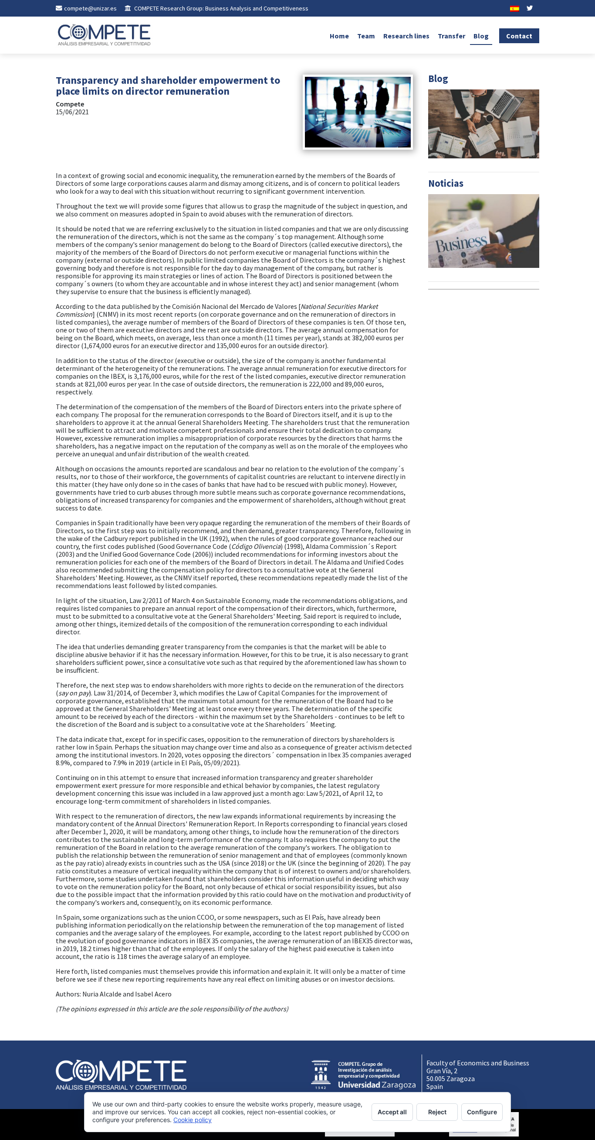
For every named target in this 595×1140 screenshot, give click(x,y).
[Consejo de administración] (358, 111)
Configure (482, 1112)
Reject (437, 1112)
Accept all (392, 1112)
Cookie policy (192, 1119)
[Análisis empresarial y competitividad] (105, 35)
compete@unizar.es (90, 8)
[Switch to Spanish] (515, 8)
